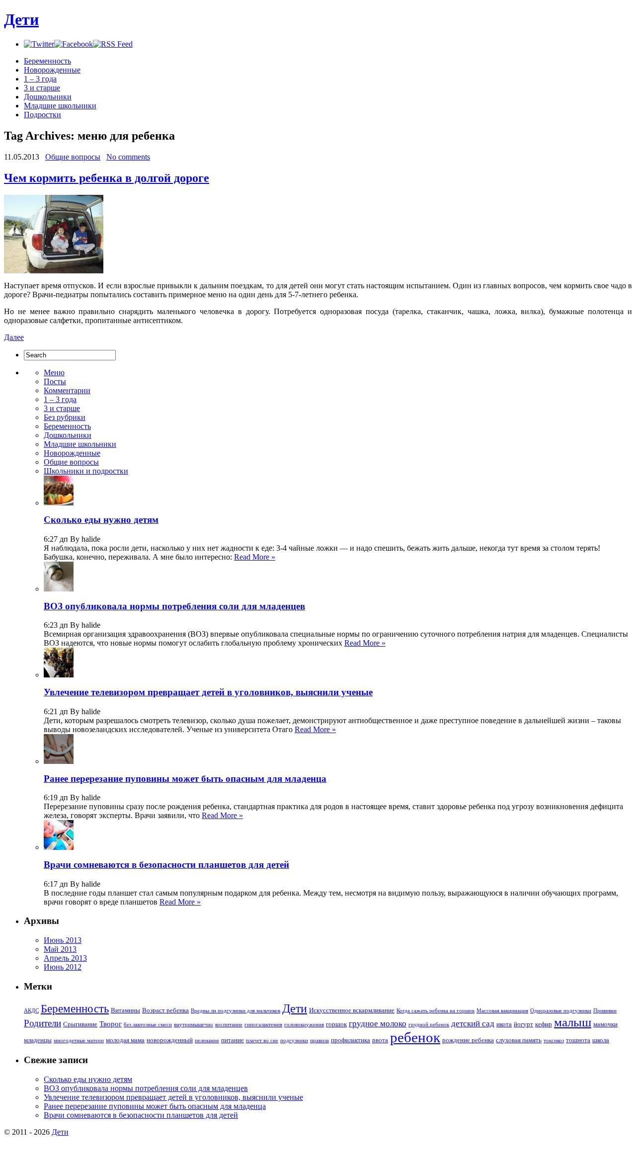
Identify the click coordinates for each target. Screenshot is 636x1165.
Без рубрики (64, 417)
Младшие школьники (60, 105)
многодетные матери (79, 1040)
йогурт (523, 1024)
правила (319, 1040)
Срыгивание (80, 1024)
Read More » (254, 557)
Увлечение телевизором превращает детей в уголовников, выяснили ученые (208, 692)
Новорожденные (52, 70)
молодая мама (125, 1040)
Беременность (47, 61)
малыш (572, 1022)
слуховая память (519, 1040)
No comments (128, 157)
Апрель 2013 (65, 958)
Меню (54, 372)
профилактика (350, 1040)
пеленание (207, 1040)
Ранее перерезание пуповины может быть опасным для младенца (185, 778)
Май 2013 (60, 949)
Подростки (42, 114)
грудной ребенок (428, 1024)
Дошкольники (48, 96)
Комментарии (67, 390)
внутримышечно (193, 1024)
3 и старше (42, 87)
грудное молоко (377, 1023)
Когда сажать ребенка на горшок (436, 1010)
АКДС (31, 1010)
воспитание (228, 1024)
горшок (336, 1024)
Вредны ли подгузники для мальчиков (235, 1010)
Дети (21, 19)
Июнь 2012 (62, 967)
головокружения (304, 1024)
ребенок (415, 1037)
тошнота (578, 1040)
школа (600, 1040)
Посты (55, 381)
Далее (14, 337)
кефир (543, 1024)
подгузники (294, 1040)
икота (504, 1024)
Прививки (605, 1010)
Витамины (125, 1010)
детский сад (472, 1023)
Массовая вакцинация (502, 1010)
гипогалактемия (263, 1024)
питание (232, 1040)
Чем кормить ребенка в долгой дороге (106, 177)
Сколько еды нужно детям (101, 519)
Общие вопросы (72, 157)
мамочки (605, 1024)
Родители (42, 1023)
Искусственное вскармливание (352, 1010)
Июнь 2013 (62, 940)
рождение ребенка (468, 1040)
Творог (110, 1024)
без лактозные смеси (148, 1024)
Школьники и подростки (86, 471)
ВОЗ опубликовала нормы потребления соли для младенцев (174, 606)
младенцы (38, 1040)
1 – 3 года (40, 79)
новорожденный (170, 1040)
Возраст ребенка (165, 1010)
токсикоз (554, 1040)
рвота (380, 1040)
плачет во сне (262, 1040)
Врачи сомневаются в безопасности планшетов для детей (166, 864)
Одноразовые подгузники (560, 1010)
